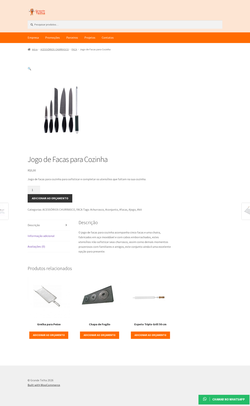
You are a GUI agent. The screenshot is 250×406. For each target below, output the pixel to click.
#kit (139, 209)
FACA (74, 49)
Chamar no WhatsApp (228, 399)
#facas (123, 209)
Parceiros (72, 37)
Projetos (89, 37)
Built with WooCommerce (44, 385)
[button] (29, 68)
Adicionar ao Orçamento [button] (49, 335)
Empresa (33, 37)
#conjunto (111, 209)
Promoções (52, 37)
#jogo (132, 209)
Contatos (108, 37)
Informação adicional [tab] (41, 236)
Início (35, 49)
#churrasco (97, 209)
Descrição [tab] (34, 225)
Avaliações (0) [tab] (36, 246)
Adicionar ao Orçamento (50, 198)
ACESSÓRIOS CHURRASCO (54, 49)
